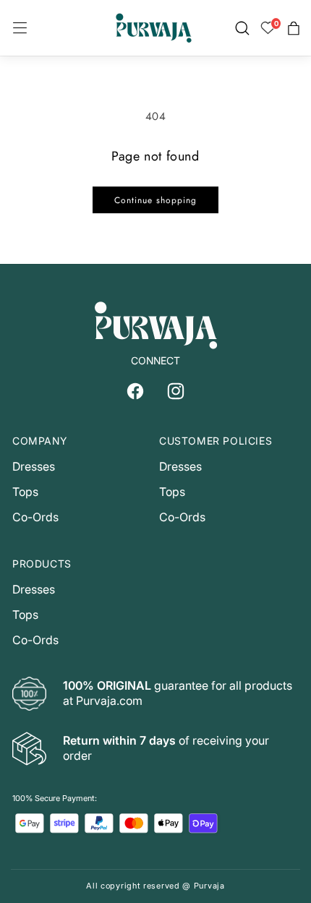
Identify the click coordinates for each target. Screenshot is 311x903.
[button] (20, 28)
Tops (25, 491)
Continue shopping (155, 200)
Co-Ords (35, 517)
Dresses (33, 466)
